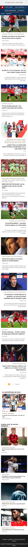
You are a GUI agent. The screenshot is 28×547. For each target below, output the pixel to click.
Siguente (17, 384)
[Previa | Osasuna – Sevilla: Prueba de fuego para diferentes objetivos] (14, 319)
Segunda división (22, 292)
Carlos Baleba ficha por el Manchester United (13, 529)
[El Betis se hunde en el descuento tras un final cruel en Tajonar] (14, 23)
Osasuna (19, 220)
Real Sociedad (11, 142)
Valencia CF (20, 142)
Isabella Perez (23, 372)
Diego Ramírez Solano (7, 418)
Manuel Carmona (6, 479)
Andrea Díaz (5, 110)
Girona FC (9, 180)
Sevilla (11, 103)
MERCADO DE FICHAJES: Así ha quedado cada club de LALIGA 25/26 (13, 186)
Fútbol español (9, 7)
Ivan (25, 151)
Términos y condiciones (7, 539)
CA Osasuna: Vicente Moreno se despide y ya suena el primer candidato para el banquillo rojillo (15, 296)
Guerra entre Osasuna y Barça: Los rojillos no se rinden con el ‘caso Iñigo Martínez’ (14, 368)
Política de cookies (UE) (19, 539)
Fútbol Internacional (10, 10)
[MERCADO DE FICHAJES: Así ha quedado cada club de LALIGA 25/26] (14, 168)
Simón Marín (5, 336)
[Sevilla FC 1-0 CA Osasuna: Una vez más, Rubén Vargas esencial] (14, 57)
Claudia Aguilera (6, 40)
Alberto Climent (5, 263)
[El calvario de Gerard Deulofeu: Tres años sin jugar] (14, 403)
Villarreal (24, 142)
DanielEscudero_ (23, 74)
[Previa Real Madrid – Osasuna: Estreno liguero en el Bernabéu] (14, 210)
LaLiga (24, 68)
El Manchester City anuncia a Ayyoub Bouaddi (13, 503)
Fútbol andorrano (20, 7)
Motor (2, 13)
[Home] (2, 7)
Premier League (12, 447)
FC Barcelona (23, 139)
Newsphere (21, 544)
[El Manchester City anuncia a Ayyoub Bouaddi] (14, 491)
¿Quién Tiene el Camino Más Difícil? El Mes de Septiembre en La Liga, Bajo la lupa (14, 147)
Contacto (8, 13)
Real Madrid (7, 142)
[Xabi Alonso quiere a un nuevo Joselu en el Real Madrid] (14, 246)
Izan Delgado (5, 190)
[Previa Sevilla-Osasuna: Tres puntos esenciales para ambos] (14, 93)
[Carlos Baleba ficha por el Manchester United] (14, 517)
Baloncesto (21, 10)
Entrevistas (4, 413)
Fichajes (22, 178)
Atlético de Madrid (17, 139)
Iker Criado (5, 452)
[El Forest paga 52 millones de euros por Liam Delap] (14, 436)
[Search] (26, 7)
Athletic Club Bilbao (10, 139)
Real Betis (13, 180)
